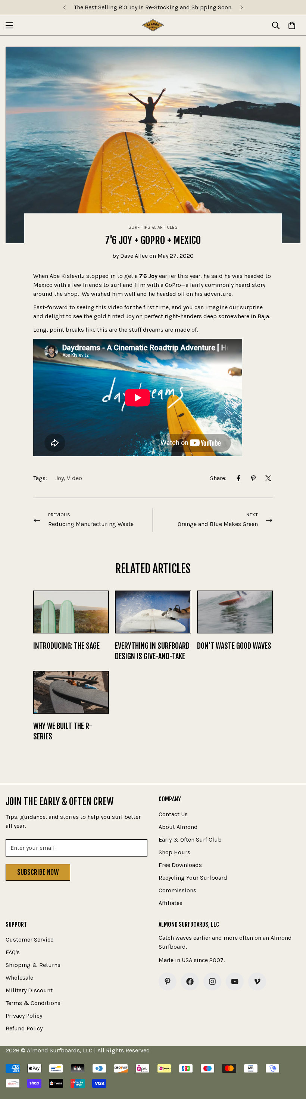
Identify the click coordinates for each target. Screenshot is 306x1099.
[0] (291, 25)
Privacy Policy (24, 1015)
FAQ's (13, 952)
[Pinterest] (253, 478)
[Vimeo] (257, 981)
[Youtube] (235, 981)
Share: (218, 478)
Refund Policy (24, 1028)
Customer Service (29, 939)
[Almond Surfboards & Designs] (153, 25)
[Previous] (64, 7)
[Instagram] (212, 981)
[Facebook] (238, 478)
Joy (59, 478)
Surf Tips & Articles (153, 227)
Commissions (177, 890)
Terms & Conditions (33, 1002)
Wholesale (19, 977)
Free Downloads (180, 864)
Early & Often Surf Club (190, 839)
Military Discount (29, 990)
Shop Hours (174, 852)
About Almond (178, 826)
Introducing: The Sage (66, 646)
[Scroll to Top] (291, 1058)
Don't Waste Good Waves (234, 646)
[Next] (241, 7)
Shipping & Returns (33, 964)
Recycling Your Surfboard (193, 877)
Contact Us (173, 814)
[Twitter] (268, 478)
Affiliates (170, 903)
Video (74, 478)
